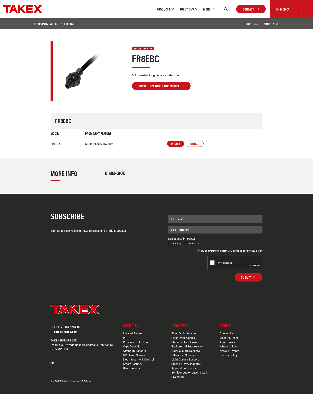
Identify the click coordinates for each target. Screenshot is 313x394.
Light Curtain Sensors (185, 359)
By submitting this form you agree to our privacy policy (231, 250)
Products (251, 23)
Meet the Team (229, 337)
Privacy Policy (228, 355)
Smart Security (132, 364)
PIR (125, 337)
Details (175, 143)
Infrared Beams (132, 333)
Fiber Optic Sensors (184, 333)
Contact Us (227, 333)
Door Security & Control (138, 359)
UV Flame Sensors (135, 355)
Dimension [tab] (115, 172)
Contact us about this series (159, 85)
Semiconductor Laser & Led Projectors (189, 374)
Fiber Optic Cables (45, 23)
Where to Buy (228, 346)
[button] (165, 9)
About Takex (227, 342)
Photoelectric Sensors (185, 342)
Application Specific (184, 368)
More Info (271, 23)
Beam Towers (131, 368)
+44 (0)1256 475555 (65, 326)
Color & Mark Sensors (185, 351)
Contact (249, 9)
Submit (246, 277)
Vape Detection (132, 346)
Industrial (194, 243)
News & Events (229, 351)
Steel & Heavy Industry (186, 364)
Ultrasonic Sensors (183, 355)
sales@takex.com (64, 332)
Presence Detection (135, 342)
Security (176, 243)
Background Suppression (187, 346)
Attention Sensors (134, 351)
